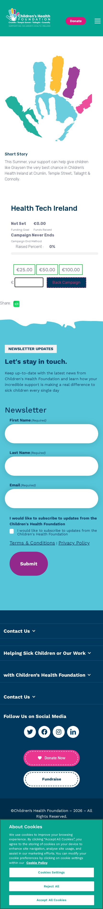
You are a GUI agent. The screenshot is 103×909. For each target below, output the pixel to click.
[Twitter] (30, 732)
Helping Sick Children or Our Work (45, 653)
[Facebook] (44, 732)
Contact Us (17, 631)
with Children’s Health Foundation (44, 675)
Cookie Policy (36, 863)
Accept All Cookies (51, 900)
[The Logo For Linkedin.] (73, 732)
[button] (96, 21)
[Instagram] (59, 732)
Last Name (28, 453)
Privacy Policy (74, 543)
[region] (51, 864)
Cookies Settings (51, 872)
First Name (28, 420)
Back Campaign (66, 282)
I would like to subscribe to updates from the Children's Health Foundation (57, 532)
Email (23, 485)
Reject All (51, 886)
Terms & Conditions (32, 543)
